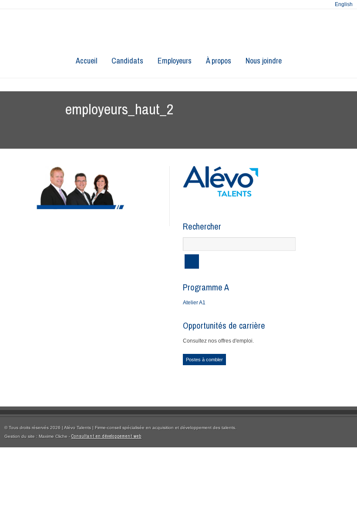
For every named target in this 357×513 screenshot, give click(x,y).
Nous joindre (264, 60)
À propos (218, 60)
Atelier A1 (194, 303)
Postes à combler (204, 359)
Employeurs (175, 60)
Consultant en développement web (106, 436)
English (344, 4)
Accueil (86, 60)
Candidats (127, 60)
